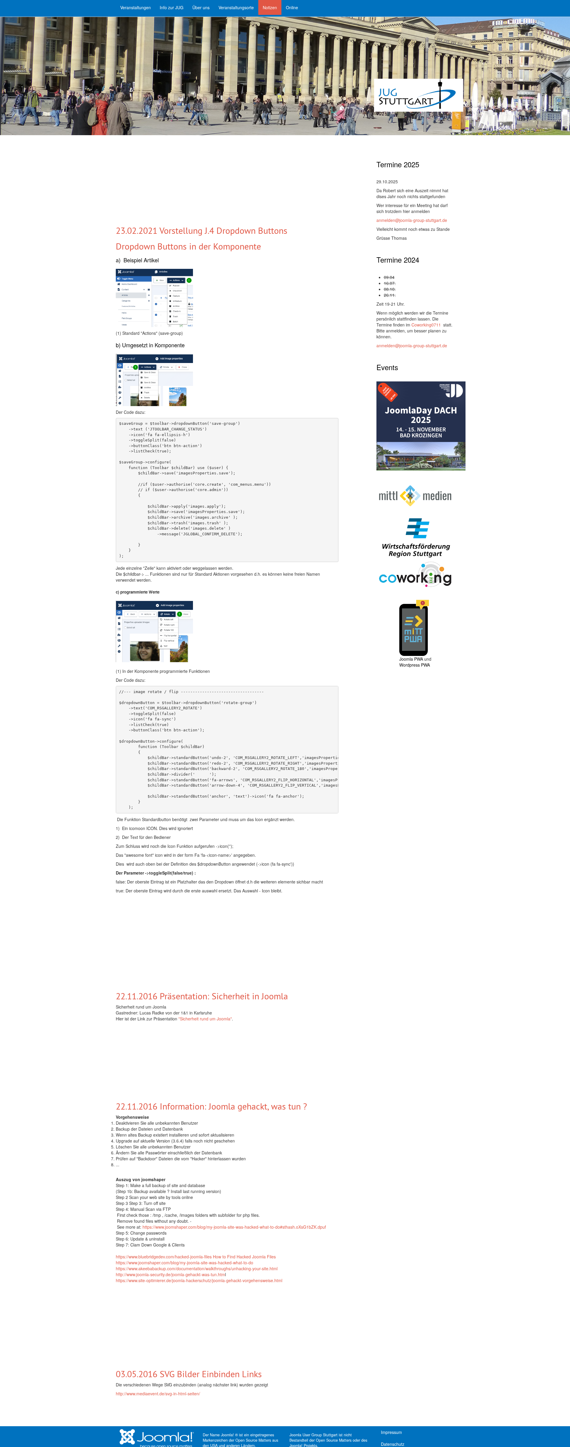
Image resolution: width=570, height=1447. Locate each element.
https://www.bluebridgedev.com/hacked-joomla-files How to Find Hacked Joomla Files (196, 1257)
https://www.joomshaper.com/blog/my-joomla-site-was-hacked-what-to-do (184, 1262)
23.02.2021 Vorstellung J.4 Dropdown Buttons (201, 230)
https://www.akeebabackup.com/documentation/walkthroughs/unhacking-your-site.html (197, 1268)
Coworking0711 (426, 325)
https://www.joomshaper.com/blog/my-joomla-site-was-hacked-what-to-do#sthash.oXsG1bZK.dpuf (234, 1227)
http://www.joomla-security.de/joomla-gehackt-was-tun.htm (170, 1274)
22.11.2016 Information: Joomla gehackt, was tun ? (212, 1106)
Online (292, 7)
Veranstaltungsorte (236, 7)
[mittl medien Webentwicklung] (415, 495)
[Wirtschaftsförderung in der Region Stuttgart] (415, 538)
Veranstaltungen (135, 7)
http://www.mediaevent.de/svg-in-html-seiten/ (158, 1393)
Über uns (201, 7)
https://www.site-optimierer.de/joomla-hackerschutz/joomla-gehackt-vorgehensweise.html (199, 1280)
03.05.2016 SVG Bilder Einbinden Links (189, 1374)
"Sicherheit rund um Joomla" (205, 1019)
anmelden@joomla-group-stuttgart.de (411, 220)
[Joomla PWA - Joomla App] (414, 627)
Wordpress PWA (414, 665)
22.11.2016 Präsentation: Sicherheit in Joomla (202, 996)
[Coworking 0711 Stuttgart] (415, 574)
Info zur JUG (171, 7)
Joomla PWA (411, 659)
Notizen (270, 7)
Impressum (391, 1432)
